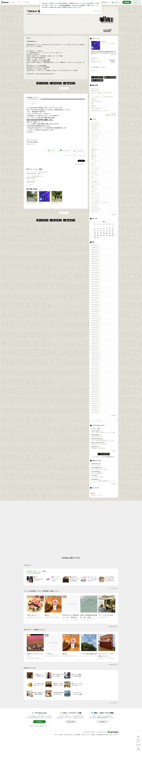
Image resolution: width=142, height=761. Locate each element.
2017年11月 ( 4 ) (95, 366)
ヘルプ (116, 734)
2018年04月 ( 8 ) (95, 357)
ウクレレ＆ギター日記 (97, 477)
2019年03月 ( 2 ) (95, 332)
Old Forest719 (33, 140)
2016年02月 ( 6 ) (95, 405)
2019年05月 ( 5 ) (95, 327)
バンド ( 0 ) (94, 170)
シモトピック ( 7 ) (95, 131)
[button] (138, 749)
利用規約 (78, 734)
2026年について (32, 97)
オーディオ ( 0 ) (95, 195)
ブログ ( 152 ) (94, 122)
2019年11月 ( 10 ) (95, 316)
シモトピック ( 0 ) (96, 133)
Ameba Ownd (31, 144)
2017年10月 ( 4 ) (95, 369)
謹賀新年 (93, 99)
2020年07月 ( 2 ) (95, 300)
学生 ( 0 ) (93, 191)
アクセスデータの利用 (89, 734)
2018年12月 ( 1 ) (95, 339)
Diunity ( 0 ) (94, 204)
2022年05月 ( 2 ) (95, 282)
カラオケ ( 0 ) (94, 188)
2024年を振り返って (96, 101)
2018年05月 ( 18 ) (96, 355)
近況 (92, 103)
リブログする (79, 151)
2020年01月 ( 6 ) (95, 311)
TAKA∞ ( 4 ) (94, 211)
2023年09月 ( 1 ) (95, 270)
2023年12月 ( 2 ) (95, 263)
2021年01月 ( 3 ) (95, 286)
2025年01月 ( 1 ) (95, 254)
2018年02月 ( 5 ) (95, 360)
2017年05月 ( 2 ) (95, 376)
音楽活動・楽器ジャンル (97, 62)
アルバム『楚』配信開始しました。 (36, 176)
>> (107, 221)
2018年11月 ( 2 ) (95, 341)
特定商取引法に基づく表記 (105, 734)
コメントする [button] (66, 151)
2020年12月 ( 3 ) (95, 288)
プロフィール (104, 43)
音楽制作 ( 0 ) (94, 149)
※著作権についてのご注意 (96, 495)
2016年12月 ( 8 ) (95, 385)
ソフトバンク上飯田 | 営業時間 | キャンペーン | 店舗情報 (103, 481)
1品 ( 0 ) (93, 147)
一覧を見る (113, 113)
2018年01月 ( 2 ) (95, 362)
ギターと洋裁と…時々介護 (99, 469)
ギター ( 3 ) (94, 145)
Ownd (32, 104)
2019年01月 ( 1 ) (95, 337)
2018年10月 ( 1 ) (95, 343)
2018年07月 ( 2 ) (95, 350)
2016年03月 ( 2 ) (95, 403)
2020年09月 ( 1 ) (95, 295)
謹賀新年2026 (95, 90)
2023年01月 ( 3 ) (95, 277)
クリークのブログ (95, 465)
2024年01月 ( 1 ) (95, 261)
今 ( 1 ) (93, 140)
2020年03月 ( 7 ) (95, 307)
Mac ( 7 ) (93, 154)
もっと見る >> (30, 184)
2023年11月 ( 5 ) (95, 265)
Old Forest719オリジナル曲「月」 (100, 110)
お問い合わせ (69, 734)
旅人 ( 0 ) (93, 165)
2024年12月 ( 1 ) (95, 256)
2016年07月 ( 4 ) (95, 394)
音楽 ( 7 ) (93, 152)
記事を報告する (81, 164)
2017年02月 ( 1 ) (95, 382)
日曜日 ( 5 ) (94, 156)
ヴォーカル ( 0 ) (95, 168)
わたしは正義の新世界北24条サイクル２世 (102, 440)
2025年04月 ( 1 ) (95, 252)
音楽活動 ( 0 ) (94, 182)
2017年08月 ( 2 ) (95, 371)
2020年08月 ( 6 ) (95, 298)
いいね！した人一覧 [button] (70, 155)
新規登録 (126, 2)
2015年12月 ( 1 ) (95, 410)
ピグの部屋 (111, 43)
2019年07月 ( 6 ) (95, 325)
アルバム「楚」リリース (33, 180)
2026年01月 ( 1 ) (95, 247)
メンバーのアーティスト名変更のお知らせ (38, 172)
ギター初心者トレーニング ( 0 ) (99, 202)
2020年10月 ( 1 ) (95, 293)
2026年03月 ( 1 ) (95, 245)
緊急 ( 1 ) (93, 159)
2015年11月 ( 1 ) (95, 412)
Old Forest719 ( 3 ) (96, 209)
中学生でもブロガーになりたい (99, 444)
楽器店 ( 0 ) (94, 186)
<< (100, 221)
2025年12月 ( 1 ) (95, 249)
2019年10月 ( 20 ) (96, 318)
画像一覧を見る (112, 115)
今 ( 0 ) (93, 143)
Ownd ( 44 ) (94, 136)
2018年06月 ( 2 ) (95, 353)
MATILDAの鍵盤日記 (96, 473)
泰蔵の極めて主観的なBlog (98, 448)
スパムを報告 (59, 734)
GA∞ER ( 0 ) (94, 129)
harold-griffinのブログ (97, 436)
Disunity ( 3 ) (94, 207)
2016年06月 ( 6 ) (95, 396)
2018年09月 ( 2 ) (95, 346)
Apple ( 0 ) (94, 172)
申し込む (102, 721)
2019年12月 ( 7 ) (95, 314)
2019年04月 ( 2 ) (95, 330)
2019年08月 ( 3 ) (95, 323)
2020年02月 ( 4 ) (95, 309)
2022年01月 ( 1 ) (95, 284)
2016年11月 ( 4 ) (95, 387)
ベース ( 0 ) (94, 179)
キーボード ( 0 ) (95, 184)
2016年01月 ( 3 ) (95, 408)
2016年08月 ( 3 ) (95, 392)
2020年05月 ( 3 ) (95, 304)
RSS (94, 493)
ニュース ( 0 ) (94, 161)
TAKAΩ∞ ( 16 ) (95, 124)
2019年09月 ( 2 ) (95, 320)
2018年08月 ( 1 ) (95, 348)
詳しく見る (71, 721)
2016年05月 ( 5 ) (95, 398)
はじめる (39, 721)
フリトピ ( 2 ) (94, 138)
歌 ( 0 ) (93, 177)
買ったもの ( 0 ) (95, 198)
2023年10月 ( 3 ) (95, 268)
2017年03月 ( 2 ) (95, 380)
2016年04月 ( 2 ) (95, 401)
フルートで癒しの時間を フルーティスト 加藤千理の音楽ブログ (103, 432)
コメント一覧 (81, 155)
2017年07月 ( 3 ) (95, 373)
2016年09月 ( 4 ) (95, 389)
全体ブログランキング (96, 60)
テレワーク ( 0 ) (95, 193)
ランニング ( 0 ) (95, 200)
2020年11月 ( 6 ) (95, 291)
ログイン (136, 2)
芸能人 (44, 571)
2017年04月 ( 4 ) (95, 378)
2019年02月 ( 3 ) (95, 334)
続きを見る (113, 54)
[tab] (34, 571)
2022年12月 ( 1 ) (95, 279)
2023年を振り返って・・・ (98, 108)
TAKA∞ (103, 41)
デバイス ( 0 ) (94, 175)
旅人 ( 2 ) (93, 163)
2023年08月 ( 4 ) (95, 272)
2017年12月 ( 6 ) (95, 364)
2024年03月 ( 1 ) (95, 259)
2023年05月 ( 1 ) (95, 275)
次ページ (64, 88)
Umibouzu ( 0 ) (95, 127)
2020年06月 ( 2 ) (95, 302)
